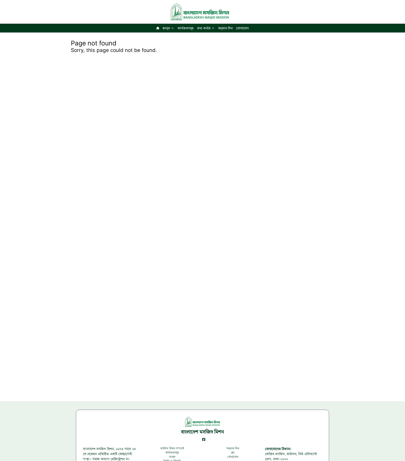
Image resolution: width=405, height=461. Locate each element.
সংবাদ (172, 456)
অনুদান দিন (225, 28)
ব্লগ (233, 452)
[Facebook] (203, 439)
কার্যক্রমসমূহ (186, 28)
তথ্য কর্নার (204, 28)
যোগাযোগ (242, 28)
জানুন (166, 28)
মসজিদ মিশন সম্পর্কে (172, 448)
